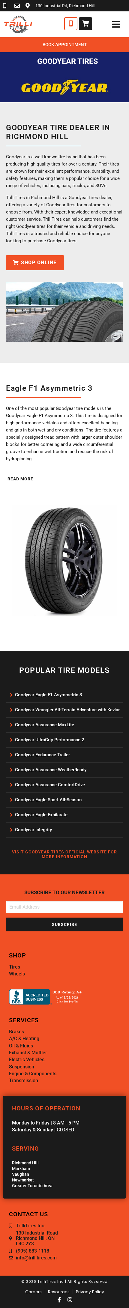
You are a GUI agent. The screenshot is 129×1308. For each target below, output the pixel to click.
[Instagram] (69, 1299)
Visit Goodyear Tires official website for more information (64, 854)
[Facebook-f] (59, 1299)
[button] (19, 479)
